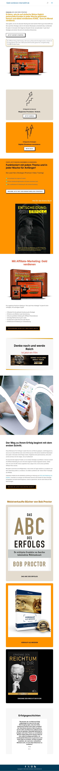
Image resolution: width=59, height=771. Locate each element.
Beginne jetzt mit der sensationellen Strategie (25, 191)
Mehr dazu (29, 148)
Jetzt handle (29, 116)
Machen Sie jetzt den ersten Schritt (21, 486)
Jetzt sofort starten (15, 35)
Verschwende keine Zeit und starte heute (23, 328)
